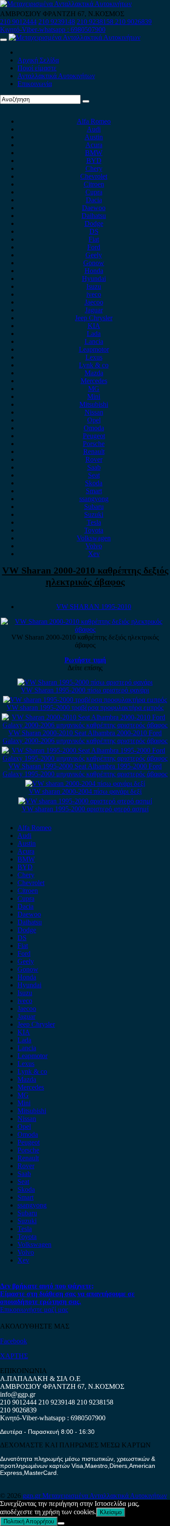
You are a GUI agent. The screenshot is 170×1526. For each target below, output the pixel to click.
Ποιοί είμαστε (37, 68)
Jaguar (94, 310)
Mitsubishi (93, 404)
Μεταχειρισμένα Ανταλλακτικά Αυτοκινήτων (104, 1495)
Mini (93, 396)
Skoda (93, 483)
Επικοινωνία (34, 83)
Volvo (93, 546)
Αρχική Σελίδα (38, 60)
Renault (94, 451)
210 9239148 (56, 21)
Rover (93, 459)
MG (93, 388)
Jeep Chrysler (93, 318)
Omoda (94, 428)
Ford (93, 247)
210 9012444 (18, 21)
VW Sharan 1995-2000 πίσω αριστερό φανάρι (85, 690)
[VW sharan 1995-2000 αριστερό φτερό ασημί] (85, 801)
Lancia (94, 341)
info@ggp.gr (17, 1394)
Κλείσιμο (111, 1512)
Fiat (93, 239)
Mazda (94, 373)
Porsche (94, 443)
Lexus (93, 357)
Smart (94, 491)
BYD (94, 160)
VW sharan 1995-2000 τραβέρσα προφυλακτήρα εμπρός (85, 707)
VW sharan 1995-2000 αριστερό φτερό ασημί (85, 809)
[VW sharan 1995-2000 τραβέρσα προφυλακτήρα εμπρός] (85, 699)
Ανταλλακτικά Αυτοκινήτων (56, 76)
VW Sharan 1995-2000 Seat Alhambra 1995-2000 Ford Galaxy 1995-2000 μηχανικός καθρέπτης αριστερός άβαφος (85, 770)
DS (94, 231)
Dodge (94, 223)
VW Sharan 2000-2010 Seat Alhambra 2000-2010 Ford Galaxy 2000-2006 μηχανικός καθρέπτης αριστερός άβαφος (85, 736)
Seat (94, 475)
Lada (94, 333)
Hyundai (94, 278)
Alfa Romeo (94, 121)
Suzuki (93, 514)
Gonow (93, 262)
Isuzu (93, 286)
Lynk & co (94, 365)
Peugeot (94, 435)
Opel (94, 420)
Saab (94, 467)
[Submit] (85, 101)
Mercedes (94, 380)
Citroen (94, 184)
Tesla (94, 522)
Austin (94, 137)
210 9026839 (133, 21)
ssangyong (94, 498)
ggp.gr (32, 1495)
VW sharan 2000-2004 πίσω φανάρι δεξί (85, 791)
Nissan (94, 412)
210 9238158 (96, 21)
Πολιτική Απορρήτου (28, 1521)
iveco (93, 294)
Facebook (13, 1341)
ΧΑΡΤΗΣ (14, 1356)
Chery (93, 168)
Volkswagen (94, 538)
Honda (94, 270)
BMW (93, 152)
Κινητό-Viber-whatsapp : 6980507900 (52, 29)
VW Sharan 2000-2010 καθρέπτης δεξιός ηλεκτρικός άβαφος (85, 576)
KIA (94, 325)
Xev (94, 553)
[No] (61, 1523)
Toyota (93, 530)
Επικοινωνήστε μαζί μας (34, 1309)
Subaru (94, 506)
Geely (93, 255)
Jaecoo (94, 302)
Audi (94, 129)
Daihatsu (94, 215)
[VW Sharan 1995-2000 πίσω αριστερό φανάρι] (85, 682)
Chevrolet (93, 176)
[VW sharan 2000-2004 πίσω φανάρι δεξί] (85, 783)
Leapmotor (94, 349)
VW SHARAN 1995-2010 (93, 606)
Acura (93, 145)
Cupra (93, 192)
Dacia (94, 200)
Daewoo (93, 207)
